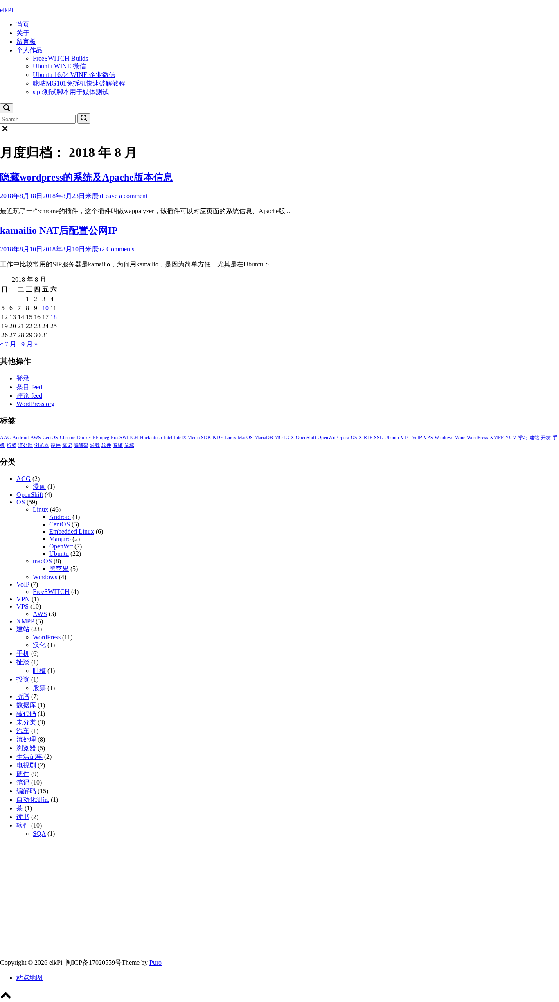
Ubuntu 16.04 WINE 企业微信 (74, 74)
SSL (378, 437)
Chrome (67, 437)
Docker (84, 437)
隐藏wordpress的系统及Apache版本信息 (86, 177)
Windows (444, 437)
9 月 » (29, 344)
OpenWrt (327, 437)
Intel (168, 437)
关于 (22, 32)
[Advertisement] (245, 901)
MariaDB (264, 437)
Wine (460, 437)
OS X (356, 437)
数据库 (26, 705)
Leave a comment (124, 195)
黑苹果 (59, 568)
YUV (510, 437)
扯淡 (22, 662)
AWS (35, 437)
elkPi (6, 10)
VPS (428, 437)
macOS (42, 560)
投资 (22, 679)
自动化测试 (32, 799)
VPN (23, 599)
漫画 (39, 486)
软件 (106, 445)
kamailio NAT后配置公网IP (59, 230)
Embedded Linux (71, 531)
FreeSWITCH (124, 437)
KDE (218, 437)
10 (45, 308)
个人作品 (29, 50)
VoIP (417, 437)
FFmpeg (101, 437)
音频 (118, 445)
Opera (343, 437)
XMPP (497, 437)
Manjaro (60, 538)
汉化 (39, 644)
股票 (39, 687)
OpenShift (306, 437)
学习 (523, 437)
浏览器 (41, 445)
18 (53, 317)
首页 (22, 24)
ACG (23, 478)
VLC (405, 437)
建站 (534, 437)
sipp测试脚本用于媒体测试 (71, 91)
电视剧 (26, 765)
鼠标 (129, 445)
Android (20, 437)
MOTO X (284, 437)
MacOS (245, 437)
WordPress (477, 437)
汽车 (22, 730)
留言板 (26, 41)
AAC (5, 437)
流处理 (25, 445)
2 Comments (117, 249)
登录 (22, 378)
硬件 (56, 445)
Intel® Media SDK (192, 437)
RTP (368, 437)
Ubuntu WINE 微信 (59, 66)
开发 (546, 437)
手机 (22, 653)
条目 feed (29, 387)
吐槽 (39, 670)
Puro (155, 962)
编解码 (81, 445)
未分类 (26, 722)
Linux (230, 437)
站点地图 (29, 977)
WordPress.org (35, 403)
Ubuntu (391, 437)
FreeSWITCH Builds (60, 58)
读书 (22, 816)
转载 (95, 445)
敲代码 (26, 713)
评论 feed (29, 395)
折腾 (11, 445)
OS (20, 502)
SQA (39, 833)
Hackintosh (151, 437)
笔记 (67, 445)
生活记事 (29, 756)
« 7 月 (8, 344)
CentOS (50, 437)
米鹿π (93, 195)
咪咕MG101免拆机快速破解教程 (79, 83)
